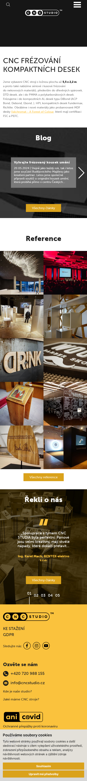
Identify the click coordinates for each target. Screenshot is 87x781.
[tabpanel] (43, 540)
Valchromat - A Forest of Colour (32, 111)
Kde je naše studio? (17, 691)
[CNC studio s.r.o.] (43, 13)
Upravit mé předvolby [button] (43, 774)
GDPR (8, 634)
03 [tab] (43, 595)
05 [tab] (57, 595)
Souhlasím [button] (43, 766)
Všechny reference (44, 477)
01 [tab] (29, 593)
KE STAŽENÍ (14, 628)
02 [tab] (36, 595)
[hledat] (8, 4)
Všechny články (43, 208)
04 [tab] (50, 595)
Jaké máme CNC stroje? (21, 699)
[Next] (81, 173)
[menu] (77, 5)
